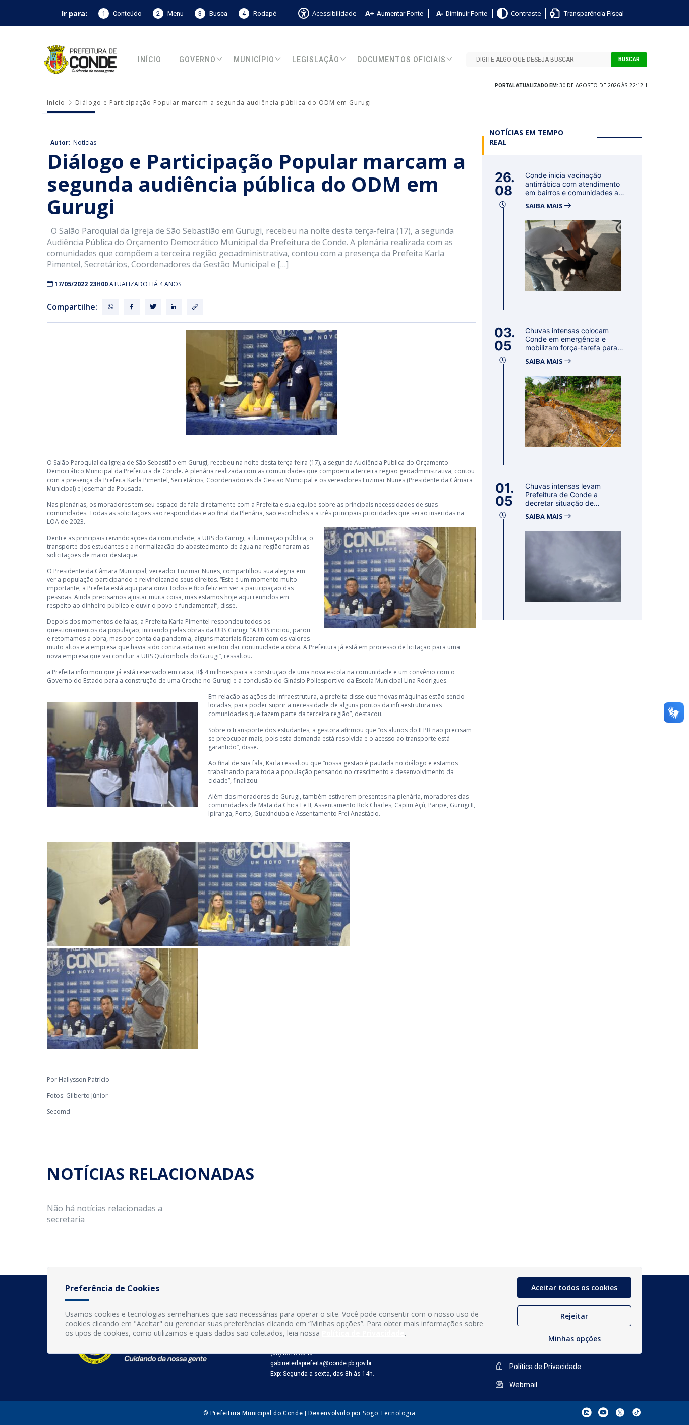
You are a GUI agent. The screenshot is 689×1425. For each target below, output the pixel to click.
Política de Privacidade (544, 1366)
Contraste (526, 13)
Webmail (522, 1385)
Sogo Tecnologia (389, 1413)
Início (149, 59)
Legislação (315, 59)
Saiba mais (544, 206)
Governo (197, 59)
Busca (212, 13)
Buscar (629, 59)
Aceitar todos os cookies (574, 1287)
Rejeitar (574, 1316)
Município (254, 59)
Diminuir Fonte (466, 13)
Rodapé (259, 13)
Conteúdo (122, 13)
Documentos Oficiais (401, 59)
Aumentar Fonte (400, 13)
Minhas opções (574, 1338)
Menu (170, 13)
